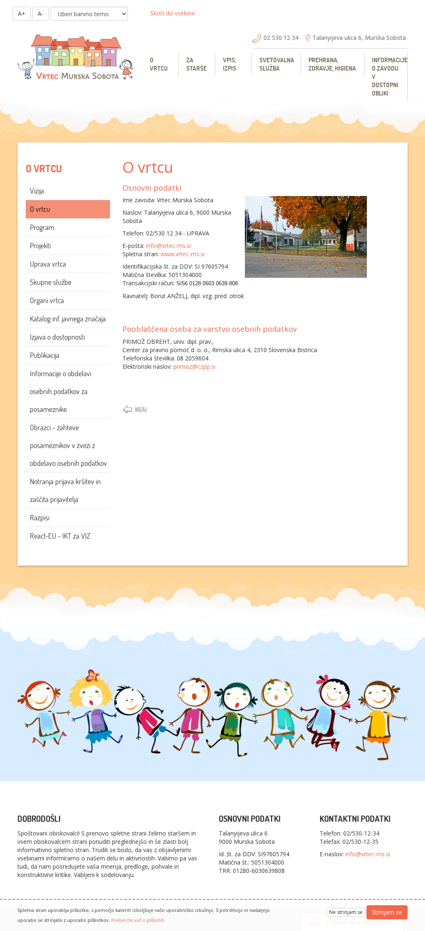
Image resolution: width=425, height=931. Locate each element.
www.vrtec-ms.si (183, 254)
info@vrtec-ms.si (168, 246)
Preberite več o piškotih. (138, 920)
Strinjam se (387, 912)
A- (41, 13)
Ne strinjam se (346, 912)
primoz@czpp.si (194, 366)
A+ (21, 13)
